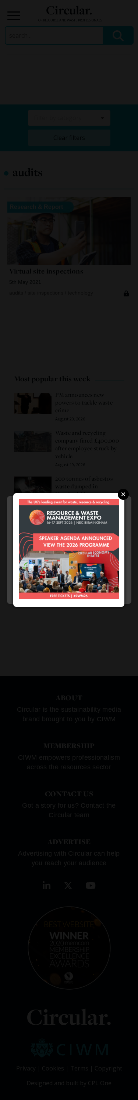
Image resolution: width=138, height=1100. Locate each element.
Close (123, 494)
